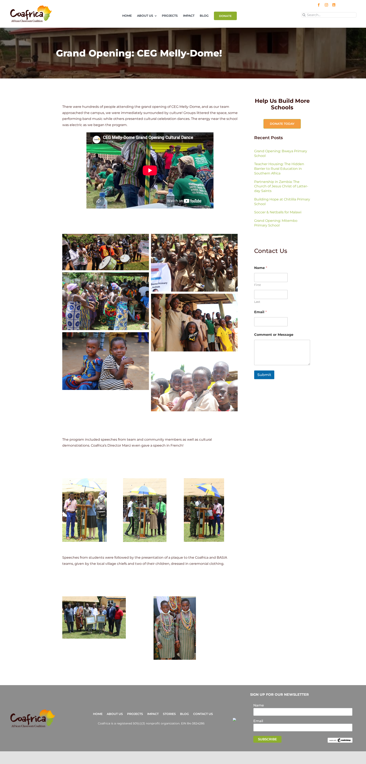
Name (258, 705)
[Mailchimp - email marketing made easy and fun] (340, 739)
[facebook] (318, 5)
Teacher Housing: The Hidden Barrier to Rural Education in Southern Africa (279, 168)
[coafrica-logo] (33, 711)
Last (257, 302)
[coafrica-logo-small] (31, 7)
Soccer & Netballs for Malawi (277, 212)
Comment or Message (273, 335)
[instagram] (326, 5)
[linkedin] (333, 5)
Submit (264, 375)
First (257, 285)
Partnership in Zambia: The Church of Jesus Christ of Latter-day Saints (281, 186)
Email (260, 312)
